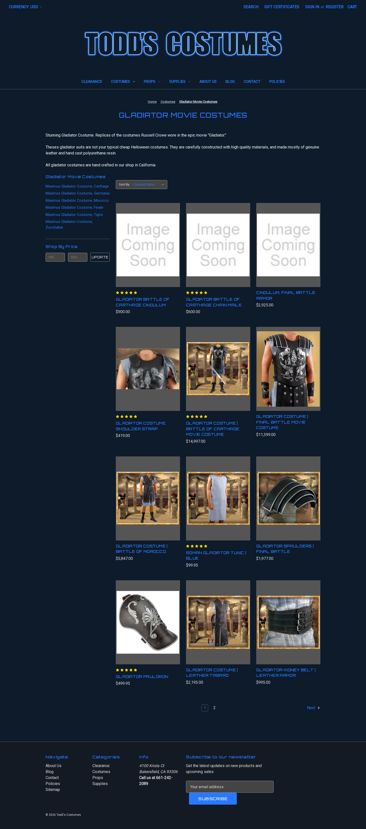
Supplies (177, 81)
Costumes (120, 81)
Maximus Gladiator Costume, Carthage (77, 186)
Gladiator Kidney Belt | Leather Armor (285, 673)
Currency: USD (24, 6)
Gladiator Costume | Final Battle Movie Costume (282, 422)
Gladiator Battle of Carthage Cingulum (143, 302)
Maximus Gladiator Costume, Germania (78, 193)
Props (149, 81)
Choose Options (148, 503)
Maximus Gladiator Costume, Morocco (77, 200)
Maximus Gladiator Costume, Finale (74, 207)
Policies (277, 81)
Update (100, 257)
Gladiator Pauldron (142, 676)
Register (335, 6)
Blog (230, 81)
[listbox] (149, 184)
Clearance (91, 81)
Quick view (146, 240)
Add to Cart (148, 250)
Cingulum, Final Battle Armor (285, 295)
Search (251, 6)
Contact (252, 81)
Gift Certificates (281, 6)
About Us (208, 81)
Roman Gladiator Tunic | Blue (216, 555)
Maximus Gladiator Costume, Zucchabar (69, 224)
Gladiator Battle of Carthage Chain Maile (214, 302)
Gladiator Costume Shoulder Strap (141, 426)
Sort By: (124, 184)
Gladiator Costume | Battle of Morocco (142, 549)
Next (311, 708)
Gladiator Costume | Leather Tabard (212, 673)
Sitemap (53, 789)
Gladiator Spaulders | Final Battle (284, 549)
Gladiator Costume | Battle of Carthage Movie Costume (212, 429)
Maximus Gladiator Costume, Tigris (74, 214)
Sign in (312, 6)
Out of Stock (288, 503)
